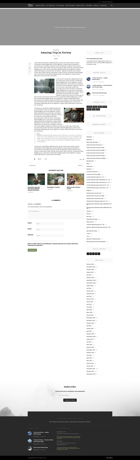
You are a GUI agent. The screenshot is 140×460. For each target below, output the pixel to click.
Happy (100, 106)
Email (30, 229)
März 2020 (89, 312)
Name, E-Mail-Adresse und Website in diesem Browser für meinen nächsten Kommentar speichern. (53, 244)
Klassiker (89, 169)
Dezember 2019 (91, 317)
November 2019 (91, 320)
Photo (94, 109)
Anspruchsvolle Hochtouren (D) (95, 153)
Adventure (89, 106)
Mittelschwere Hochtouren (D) (95, 198)
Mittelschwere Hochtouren (94, 193)
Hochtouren (60, 5)
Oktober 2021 (90, 293)
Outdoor (89, 109)
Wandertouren (40, 5)
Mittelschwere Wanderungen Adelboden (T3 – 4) (99, 204)
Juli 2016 (89, 342)
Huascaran (89, 166)
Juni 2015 (89, 355)
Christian (59, 447)
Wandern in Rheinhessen (93, 239)
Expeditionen (80, 5)
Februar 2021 (90, 299)
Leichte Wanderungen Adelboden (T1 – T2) (98, 179)
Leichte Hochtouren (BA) (93, 174)
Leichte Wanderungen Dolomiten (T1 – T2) (98, 182)
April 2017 (89, 331)
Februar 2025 (90, 264)
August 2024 (90, 272)
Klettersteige (50, 5)
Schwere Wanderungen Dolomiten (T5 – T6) (98, 227)
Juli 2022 (89, 288)
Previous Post (32, 165)
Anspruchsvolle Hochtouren (94, 145)
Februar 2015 (90, 363)
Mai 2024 (89, 275)
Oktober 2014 (90, 371)
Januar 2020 (90, 315)
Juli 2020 (89, 304)
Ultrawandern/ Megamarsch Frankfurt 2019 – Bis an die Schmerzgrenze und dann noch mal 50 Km (69, 437)
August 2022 (90, 285)
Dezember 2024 (91, 266)
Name (30, 223)
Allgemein (89, 136)
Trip (58, 56)
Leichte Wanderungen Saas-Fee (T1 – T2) (98, 185)
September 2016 (91, 336)
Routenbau (89, 5)
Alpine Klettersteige (92, 142)
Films (88, 163)
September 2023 (91, 280)
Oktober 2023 (90, 277)
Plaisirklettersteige (92, 219)
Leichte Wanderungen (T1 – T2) (95, 177)
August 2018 (90, 328)
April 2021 (89, 296)
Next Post (80, 165)
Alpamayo (89, 139)
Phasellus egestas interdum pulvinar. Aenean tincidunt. (34, 189)
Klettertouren (70, 5)
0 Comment (101, 81)
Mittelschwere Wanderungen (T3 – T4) (97, 201)
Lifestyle (39, 159)
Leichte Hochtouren (92, 171)
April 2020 (89, 309)
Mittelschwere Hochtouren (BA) (95, 195)
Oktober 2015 (90, 352)
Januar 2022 (90, 291)
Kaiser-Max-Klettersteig (99, 93)
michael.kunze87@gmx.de (107, 1)
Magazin (96, 5)
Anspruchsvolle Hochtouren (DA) (96, 155)
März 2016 (89, 344)
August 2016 (90, 339)
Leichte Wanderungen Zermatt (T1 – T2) (97, 187)
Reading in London (53, 187)
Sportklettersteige (92, 231)
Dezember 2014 (91, 368)
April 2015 (89, 358)
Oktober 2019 (90, 323)
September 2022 (91, 283)
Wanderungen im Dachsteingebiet (96, 241)
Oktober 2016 (90, 333)
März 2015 (89, 360)
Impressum (103, 5)
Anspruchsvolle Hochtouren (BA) (96, 150)
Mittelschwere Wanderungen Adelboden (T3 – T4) (99, 208)
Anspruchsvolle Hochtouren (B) (95, 147)
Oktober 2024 (90, 269)
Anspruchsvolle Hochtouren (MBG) (96, 158)
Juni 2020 (89, 307)
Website (30, 235)
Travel (54, 56)
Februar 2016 (90, 347)
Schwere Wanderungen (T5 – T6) (95, 224)
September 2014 (91, 374)
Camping (95, 106)
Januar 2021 (90, 301)
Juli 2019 (89, 325)
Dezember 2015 (91, 350)
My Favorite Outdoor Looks (73, 188)
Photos (88, 213)
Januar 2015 (90, 366)
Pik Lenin (89, 216)
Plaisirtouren (90, 221)
